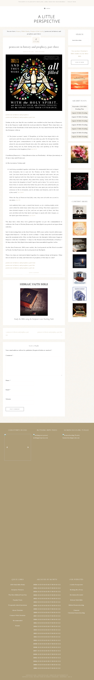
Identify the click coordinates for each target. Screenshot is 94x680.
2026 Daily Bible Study (17, 584)
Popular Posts (17, 600)
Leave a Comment (34, 272)
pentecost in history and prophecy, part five (20, 265)
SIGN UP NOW (79, 62)
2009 (35, 644)
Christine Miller (43, 675)
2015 (35, 623)
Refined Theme (38, 676)
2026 (35, 584)
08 (52, 584)
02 (40, 584)
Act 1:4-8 (20, 192)
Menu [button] (48, 8)
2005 (35, 658)
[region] (17, 447)
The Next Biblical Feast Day (18, 595)
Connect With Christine (17, 615)
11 (58, 588)
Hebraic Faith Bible (76, 600)
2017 (35, 616)
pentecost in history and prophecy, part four (20, 263)
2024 (35, 591)
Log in (70, 676)
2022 (35, 598)
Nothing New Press (76, 590)
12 (59, 588)
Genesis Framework (52, 676)
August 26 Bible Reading (79, 132)
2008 (35, 647)
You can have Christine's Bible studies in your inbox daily (79, 53)
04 (44, 584)
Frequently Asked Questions (17, 605)
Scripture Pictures (17, 590)
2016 (35, 619)
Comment (9, 355)
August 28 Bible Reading (79, 125)
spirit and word (40, 51)
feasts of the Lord (28, 51)
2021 (35, 602)
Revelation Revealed (76, 595)
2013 (35, 630)
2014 (35, 626)
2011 (35, 637)
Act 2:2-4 (32, 215)
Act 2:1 (18, 200)
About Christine (17, 610)
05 (46, 584)
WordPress (63, 676)
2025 (35, 588)
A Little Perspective (47, 19)
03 (42, 584)
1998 (35, 668)
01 (38, 584)
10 (56, 588)
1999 (35, 665)
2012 (35, 633)
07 (50, 584)
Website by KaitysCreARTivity (59, 675)
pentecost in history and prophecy (17, 115)
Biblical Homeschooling (76, 605)
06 (48, 584)
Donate (17, 625)
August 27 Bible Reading (79, 129)
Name (8, 380)
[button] (17, 447)
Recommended (17, 620)
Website (8, 399)
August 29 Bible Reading (79, 121)
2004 (35, 661)
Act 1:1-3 (34, 149)
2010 (35, 640)
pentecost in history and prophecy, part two (20, 117)
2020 (35, 605)
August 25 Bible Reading (79, 136)
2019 (35, 609)
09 (54, 588)
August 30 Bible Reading (80, 117)
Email (8, 390)
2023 (35, 595)
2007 (35, 651)
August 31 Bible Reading (79, 113)
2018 (35, 612)
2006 (35, 654)
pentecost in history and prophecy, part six (20, 268)
